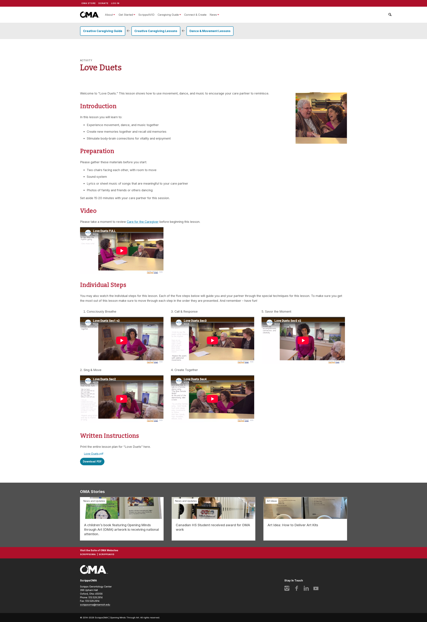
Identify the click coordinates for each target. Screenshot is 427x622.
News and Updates (94, 501)
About (109, 14)
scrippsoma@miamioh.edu (95, 604)
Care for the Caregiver (143, 221)
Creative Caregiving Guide (102, 31)
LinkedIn (306, 588)
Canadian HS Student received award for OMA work (213, 527)
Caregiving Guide (168, 14)
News (213, 14)
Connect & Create (195, 14)
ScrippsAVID (146, 14)
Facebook (296, 588)
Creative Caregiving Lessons (155, 31)
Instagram (286, 588)
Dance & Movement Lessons (210, 31)
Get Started (126, 14)
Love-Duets (91, 453)
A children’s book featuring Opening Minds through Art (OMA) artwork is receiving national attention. (121, 529)
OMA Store (88, 3)
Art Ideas (272, 501)
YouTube (315, 588)
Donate (103, 3)
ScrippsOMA (90, 14)
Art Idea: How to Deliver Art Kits (293, 525)
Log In (115, 3)
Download (89, 461)
